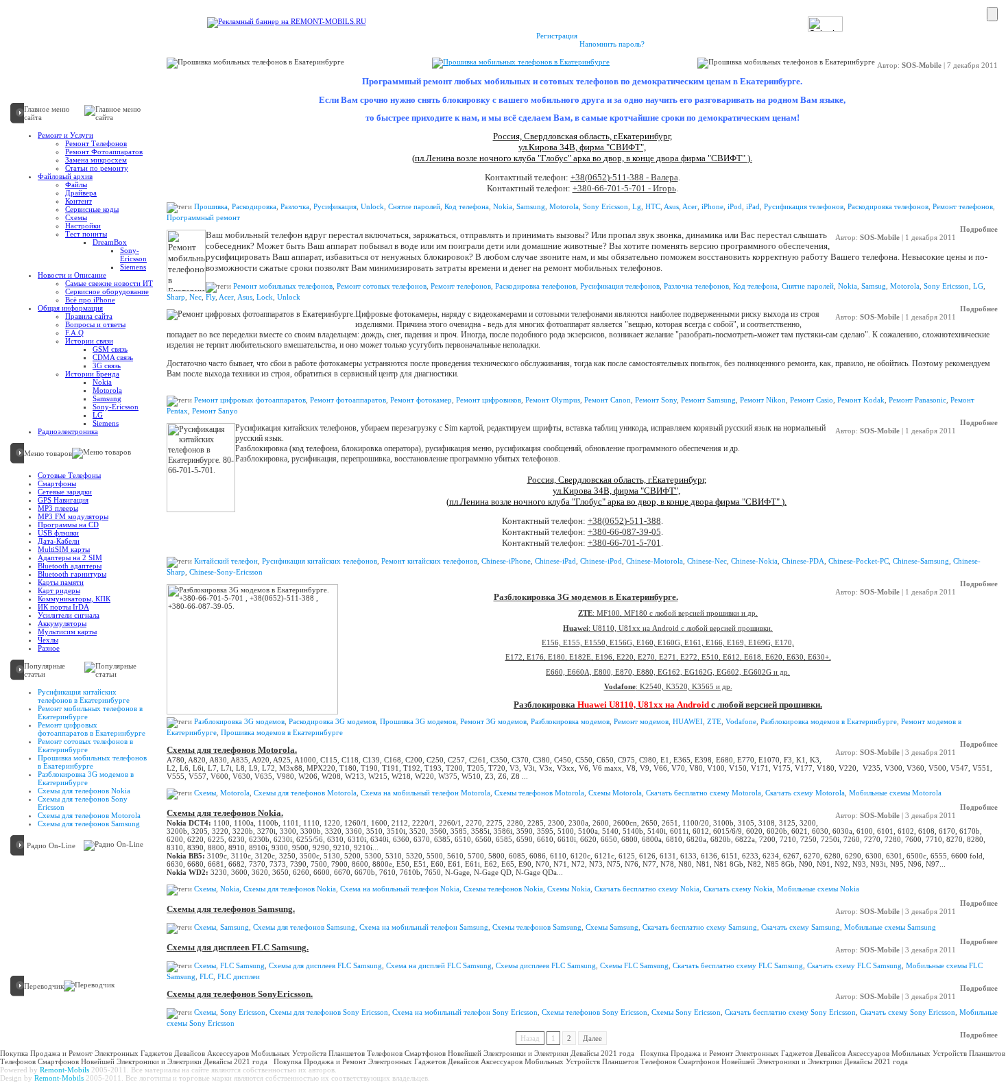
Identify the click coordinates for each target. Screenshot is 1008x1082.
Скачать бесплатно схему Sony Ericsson (790, 1012)
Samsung (107, 398)
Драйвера (81, 193)
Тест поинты (86, 234)
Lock (264, 297)
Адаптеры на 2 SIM (70, 557)
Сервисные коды (92, 209)
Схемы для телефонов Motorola (89, 815)
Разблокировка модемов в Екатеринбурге (828, 721)
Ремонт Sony (656, 400)
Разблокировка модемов (570, 721)
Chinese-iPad (555, 561)
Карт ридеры (59, 590)
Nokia (102, 382)
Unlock (372, 206)
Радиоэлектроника (68, 431)
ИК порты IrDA (63, 607)
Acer (689, 206)
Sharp (176, 297)
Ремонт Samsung (708, 400)
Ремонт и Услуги (65, 135)
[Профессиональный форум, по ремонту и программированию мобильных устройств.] (209, 15)
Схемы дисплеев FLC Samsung (546, 965)
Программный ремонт (203, 217)
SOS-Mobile (921, 65)
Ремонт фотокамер (421, 400)
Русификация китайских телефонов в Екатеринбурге (84, 696)
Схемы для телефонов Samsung (89, 823)
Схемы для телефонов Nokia (84, 790)
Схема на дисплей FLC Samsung (439, 965)
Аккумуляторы (62, 623)
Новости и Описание (72, 275)
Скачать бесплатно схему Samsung (700, 927)
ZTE (714, 721)
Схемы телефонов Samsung (536, 927)
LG (98, 415)
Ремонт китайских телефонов (429, 561)
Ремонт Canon (607, 400)
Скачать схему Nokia (738, 889)
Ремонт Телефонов (96, 143)
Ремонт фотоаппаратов (272, 305)
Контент (78, 201)
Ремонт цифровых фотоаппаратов (250, 400)
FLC (206, 976)
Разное (49, 648)
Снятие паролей (414, 206)
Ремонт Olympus (552, 400)
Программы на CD (68, 524)
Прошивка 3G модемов (418, 721)
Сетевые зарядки (65, 492)
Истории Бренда (92, 374)
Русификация (335, 206)
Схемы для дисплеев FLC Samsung (324, 938)
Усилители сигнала (68, 615)
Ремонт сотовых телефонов (382, 286)
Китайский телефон (226, 561)
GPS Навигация (63, 500)
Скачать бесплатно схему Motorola (703, 793)
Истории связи (89, 341)
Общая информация (70, 308)
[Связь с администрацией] (154, 15)
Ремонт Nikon (763, 400)
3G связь (107, 365)
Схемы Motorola (615, 793)
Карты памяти (61, 582)
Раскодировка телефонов (888, 206)
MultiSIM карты (64, 549)
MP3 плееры (58, 508)
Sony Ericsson (605, 206)
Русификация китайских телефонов (319, 561)
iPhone (712, 206)
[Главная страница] (26, 15)
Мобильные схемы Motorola (895, 793)
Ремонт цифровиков (488, 400)
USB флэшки (58, 533)
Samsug (873, 286)
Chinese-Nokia (754, 561)
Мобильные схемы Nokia (818, 889)
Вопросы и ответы (95, 324)
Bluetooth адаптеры (69, 566)
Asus (671, 206)
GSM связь (110, 349)
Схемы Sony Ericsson (686, 1012)
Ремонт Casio (811, 400)
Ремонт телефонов (963, 206)
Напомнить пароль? (612, 44)
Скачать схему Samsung (800, 927)
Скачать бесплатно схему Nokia (647, 889)
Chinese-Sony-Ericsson (226, 572)
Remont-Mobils (64, 1070)
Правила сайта (88, 316)
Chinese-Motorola (654, 561)
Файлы (76, 184)
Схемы (76, 217)
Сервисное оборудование (107, 291)
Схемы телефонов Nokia (503, 889)
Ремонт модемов (641, 721)
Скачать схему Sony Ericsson (907, 1012)
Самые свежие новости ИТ (109, 283)
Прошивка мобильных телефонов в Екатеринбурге (92, 762)
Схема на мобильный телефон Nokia (399, 889)
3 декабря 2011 (930, 752)
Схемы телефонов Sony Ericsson (594, 1012)
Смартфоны (57, 483)
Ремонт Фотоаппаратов (104, 151)
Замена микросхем (96, 160)
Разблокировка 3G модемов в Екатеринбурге (86, 778)
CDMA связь (113, 357)
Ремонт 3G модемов (493, 721)
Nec (195, 297)
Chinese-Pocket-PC (858, 561)
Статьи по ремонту (96, 168)
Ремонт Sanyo (215, 411)
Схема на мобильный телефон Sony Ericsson (465, 1012)
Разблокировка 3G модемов (239, 721)
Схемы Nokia (568, 889)
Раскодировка (254, 206)
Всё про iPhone (90, 300)
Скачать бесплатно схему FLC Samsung (738, 965)
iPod (735, 206)
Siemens (133, 267)
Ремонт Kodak (861, 400)
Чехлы (48, 640)
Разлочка (294, 206)
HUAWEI (688, 721)
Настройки (83, 225)
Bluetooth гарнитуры (72, 574)
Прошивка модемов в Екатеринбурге (282, 732)
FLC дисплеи (238, 976)
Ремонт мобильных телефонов (283, 286)
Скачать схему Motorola (805, 793)
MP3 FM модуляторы (73, 516)
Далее (592, 1038)
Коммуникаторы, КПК (74, 598)
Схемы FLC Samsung (634, 965)
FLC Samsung (242, 965)
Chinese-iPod (601, 561)
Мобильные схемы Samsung (890, 927)
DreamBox (110, 242)
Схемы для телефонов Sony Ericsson (326, 985)
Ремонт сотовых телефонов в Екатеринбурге (85, 745)
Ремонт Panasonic (917, 400)
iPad (753, 206)
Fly (210, 297)
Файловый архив (65, 176)
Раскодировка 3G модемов (332, 721)
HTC (652, 206)
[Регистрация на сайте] (89, 15)
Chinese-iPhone (506, 561)
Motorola (107, 390)
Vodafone (740, 721)
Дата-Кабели (59, 541)
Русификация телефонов (803, 206)
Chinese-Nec (707, 561)
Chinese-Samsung (921, 561)
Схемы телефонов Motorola (539, 793)
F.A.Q (74, 332)
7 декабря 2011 (972, 65)
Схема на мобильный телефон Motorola (425, 793)
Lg (636, 206)
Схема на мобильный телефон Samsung (423, 927)
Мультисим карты (67, 631)
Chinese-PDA (803, 561)
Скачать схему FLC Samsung (854, 965)
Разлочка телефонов (696, 286)
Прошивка (211, 206)
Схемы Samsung (612, 927)
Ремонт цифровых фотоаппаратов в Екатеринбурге (91, 729)
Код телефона (466, 206)
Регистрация (556, 36)
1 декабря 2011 (930, 237)
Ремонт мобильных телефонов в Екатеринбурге (385, 225)
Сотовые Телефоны (69, 475)
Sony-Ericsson (133, 254)
